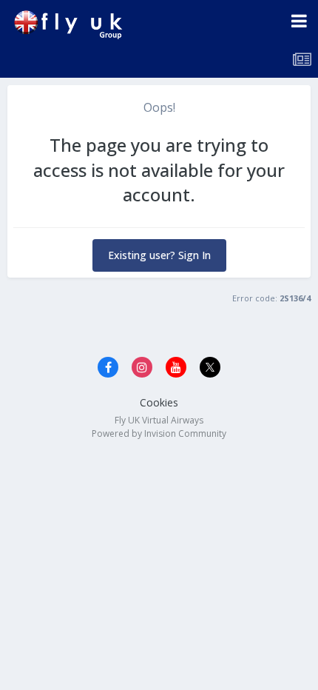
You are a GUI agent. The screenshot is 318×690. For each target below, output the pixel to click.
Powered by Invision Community (159, 433)
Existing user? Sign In (159, 255)
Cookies (159, 402)
